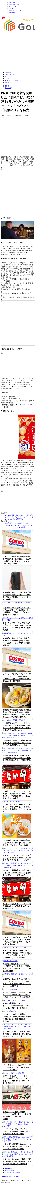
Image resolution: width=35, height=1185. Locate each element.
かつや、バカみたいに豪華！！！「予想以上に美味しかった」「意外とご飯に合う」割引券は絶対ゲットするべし (17, 1017)
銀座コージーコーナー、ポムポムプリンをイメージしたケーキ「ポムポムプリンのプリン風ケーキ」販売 (17, 857)
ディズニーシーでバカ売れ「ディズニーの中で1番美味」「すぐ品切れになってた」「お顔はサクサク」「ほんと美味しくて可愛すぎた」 (17, 954)
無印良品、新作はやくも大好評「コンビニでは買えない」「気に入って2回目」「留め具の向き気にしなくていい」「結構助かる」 (17, 982)
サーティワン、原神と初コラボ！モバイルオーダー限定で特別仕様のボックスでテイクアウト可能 (17, 1131)
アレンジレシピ (14, 4)
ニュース (12, 8)
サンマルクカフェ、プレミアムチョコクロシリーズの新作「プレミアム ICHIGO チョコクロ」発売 (17, 1034)
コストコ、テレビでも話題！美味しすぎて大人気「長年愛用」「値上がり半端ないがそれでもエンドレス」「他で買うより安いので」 (17, 560)
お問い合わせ (9, 1170)
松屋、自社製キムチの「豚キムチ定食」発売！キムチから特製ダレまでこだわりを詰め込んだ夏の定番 (17, 1161)
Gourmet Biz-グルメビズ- (11, 1177)
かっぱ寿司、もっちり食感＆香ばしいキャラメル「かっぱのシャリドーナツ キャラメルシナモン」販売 (17, 842)
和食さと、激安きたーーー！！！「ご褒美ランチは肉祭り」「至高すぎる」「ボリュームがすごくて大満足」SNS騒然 (17, 967)
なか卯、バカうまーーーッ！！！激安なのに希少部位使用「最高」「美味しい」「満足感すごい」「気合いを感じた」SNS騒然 (17, 794)
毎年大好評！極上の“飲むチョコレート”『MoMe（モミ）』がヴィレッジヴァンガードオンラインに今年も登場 (19, 525)
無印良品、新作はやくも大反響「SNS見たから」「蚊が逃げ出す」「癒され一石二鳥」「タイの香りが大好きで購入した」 (17, 641)
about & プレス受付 (15, 10)
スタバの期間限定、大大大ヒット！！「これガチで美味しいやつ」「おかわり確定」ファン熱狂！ (17, 1005)
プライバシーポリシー (12, 1172)
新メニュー (12, 6)
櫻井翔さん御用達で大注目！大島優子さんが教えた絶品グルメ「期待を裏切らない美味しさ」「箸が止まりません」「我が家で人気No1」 (17, 713)
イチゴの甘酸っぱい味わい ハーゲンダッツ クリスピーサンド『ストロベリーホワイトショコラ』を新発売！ (19, 517)
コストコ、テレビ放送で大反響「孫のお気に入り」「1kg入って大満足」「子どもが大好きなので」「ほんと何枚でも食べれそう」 (17, 940)
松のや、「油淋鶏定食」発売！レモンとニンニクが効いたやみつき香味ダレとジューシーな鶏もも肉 (17, 872)
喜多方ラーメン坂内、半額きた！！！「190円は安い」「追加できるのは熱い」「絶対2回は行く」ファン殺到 (17, 1115)
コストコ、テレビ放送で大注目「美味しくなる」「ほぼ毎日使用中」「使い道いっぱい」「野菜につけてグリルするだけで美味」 (17, 677)
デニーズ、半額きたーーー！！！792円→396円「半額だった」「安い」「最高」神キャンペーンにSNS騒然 (17, 994)
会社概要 (12, 12)
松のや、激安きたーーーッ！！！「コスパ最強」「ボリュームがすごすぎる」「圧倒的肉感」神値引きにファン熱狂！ (17, 1079)
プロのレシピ (13, 2)
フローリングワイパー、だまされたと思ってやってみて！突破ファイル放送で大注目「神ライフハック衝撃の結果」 (17, 626)
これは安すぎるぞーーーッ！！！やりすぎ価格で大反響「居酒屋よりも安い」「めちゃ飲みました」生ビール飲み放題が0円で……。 (17, 726)
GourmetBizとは (10, 1168)
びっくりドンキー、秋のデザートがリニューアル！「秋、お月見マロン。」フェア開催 (17, 1067)
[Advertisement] (17, 52)
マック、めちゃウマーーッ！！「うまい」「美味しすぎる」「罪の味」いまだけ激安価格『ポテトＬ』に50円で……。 (17, 808)
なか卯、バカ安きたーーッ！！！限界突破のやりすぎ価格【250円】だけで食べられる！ (17, 906)
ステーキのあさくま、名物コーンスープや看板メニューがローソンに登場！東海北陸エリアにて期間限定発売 (17, 759)
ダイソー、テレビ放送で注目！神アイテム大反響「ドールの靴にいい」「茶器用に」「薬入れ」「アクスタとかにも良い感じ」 (17, 611)
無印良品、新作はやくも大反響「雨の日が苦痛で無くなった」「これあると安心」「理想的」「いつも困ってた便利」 (17, 595)
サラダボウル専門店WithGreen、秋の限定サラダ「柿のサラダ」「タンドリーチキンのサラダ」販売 (17, 1146)
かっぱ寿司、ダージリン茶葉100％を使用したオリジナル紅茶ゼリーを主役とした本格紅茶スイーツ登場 (17, 743)
